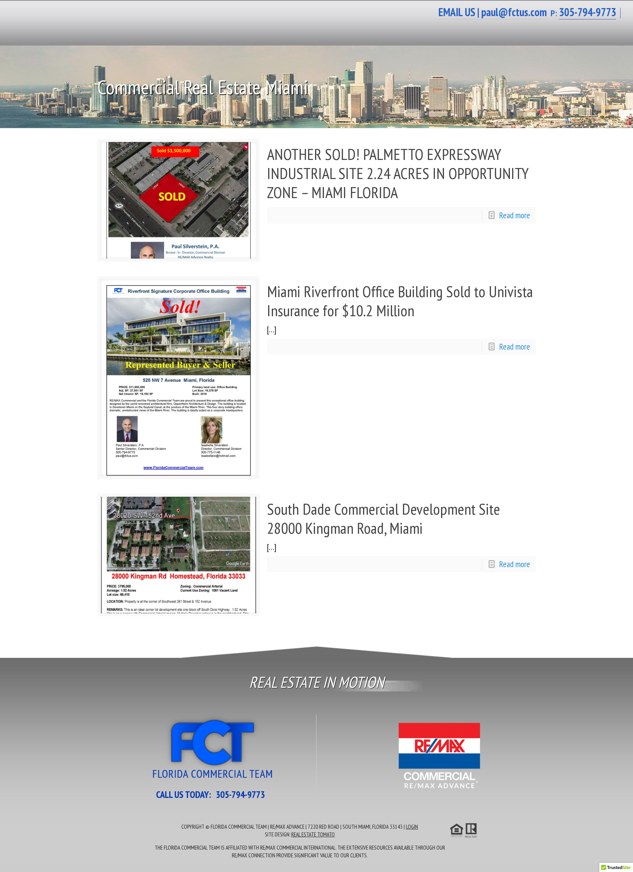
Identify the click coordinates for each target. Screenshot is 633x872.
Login (412, 826)
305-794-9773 (240, 794)
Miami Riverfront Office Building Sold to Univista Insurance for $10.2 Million (400, 301)
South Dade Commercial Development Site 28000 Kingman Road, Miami (383, 518)
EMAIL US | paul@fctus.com (492, 12)
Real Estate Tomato (313, 834)
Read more (514, 215)
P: (583, 13)
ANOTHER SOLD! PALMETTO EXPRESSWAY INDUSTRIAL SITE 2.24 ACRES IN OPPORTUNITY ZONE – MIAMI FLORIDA (397, 173)
